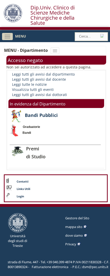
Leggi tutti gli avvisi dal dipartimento (43, 74)
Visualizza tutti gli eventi (33, 89)
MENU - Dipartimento (26, 50)
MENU (20, 36)
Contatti (22, 181)
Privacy (70, 244)
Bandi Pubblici (41, 115)
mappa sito (73, 226)
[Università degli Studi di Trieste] (13, 21)
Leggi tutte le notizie (29, 84)
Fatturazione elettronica (50, 267)
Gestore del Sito (77, 218)
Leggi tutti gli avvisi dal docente (39, 79)
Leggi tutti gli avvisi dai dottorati (39, 94)
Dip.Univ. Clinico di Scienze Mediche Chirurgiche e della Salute (52, 15)
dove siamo (74, 235)
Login (20, 196)
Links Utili (23, 189)
